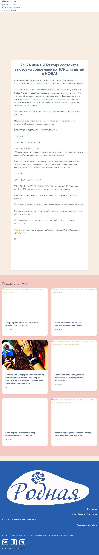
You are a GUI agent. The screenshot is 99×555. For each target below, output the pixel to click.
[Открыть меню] (95, 6)
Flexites (22, 549)
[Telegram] (22, 542)
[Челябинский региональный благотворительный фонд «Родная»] (11, 6)
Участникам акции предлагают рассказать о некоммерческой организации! (69, 378)
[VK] (5, 542)
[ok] (14, 542)
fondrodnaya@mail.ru (87, 525)
